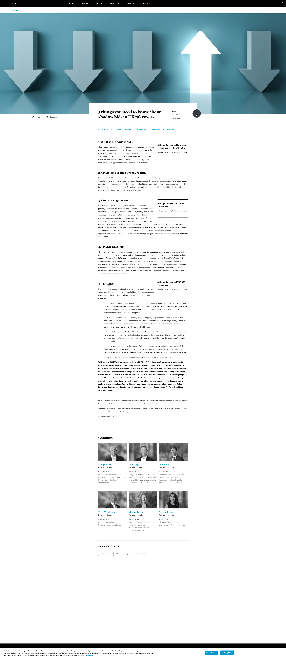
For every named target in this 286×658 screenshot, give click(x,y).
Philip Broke (103, 130)
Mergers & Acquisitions (107, 474)
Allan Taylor (116, 130)
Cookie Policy (89, 655)
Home (6, 10)
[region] (143, 653)
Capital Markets (171, 477)
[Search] (282, 3)
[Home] (12, 3)
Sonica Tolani (168, 130)
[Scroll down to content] (196, 113)
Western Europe (122, 554)
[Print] (40, 117)
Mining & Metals (149, 477)
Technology (112, 480)
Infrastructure (103, 482)
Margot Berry (155, 130)
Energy (139, 477)
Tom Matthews (140, 130)
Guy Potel (127, 130)
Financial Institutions (137, 480)
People (70, 3)
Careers (145, 3)
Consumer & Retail (136, 530)
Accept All (227, 653)
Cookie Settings (211, 653)
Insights (99, 3)
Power (108, 477)
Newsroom (114, 3)
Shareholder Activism (173, 482)
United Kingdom (140, 554)
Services (84, 3)
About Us (130, 3)
